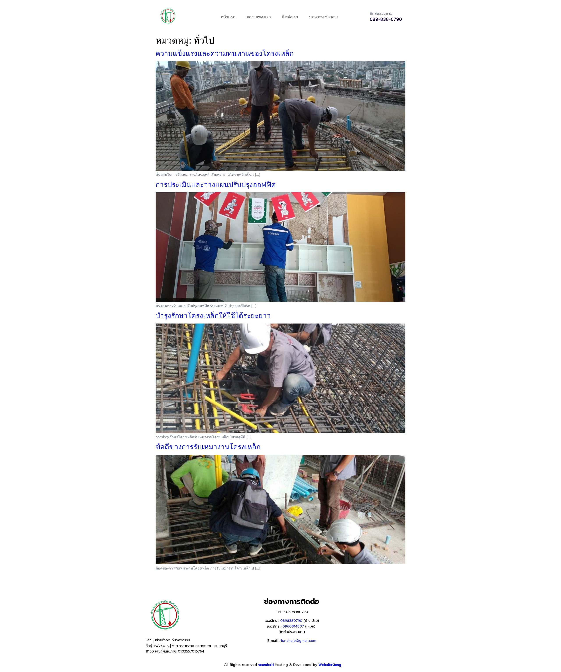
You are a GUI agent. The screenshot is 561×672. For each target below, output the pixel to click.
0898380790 (291, 620)
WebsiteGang (329, 664)
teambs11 (266, 664)
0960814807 (293, 626)
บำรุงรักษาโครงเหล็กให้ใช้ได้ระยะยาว (213, 315)
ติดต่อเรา (290, 16)
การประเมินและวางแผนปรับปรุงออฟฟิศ (216, 184)
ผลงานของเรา (259, 16)
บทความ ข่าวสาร (324, 16)
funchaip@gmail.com (298, 640)
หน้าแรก (228, 16)
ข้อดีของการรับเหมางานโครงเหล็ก (208, 446)
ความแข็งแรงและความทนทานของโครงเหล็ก (225, 53)
